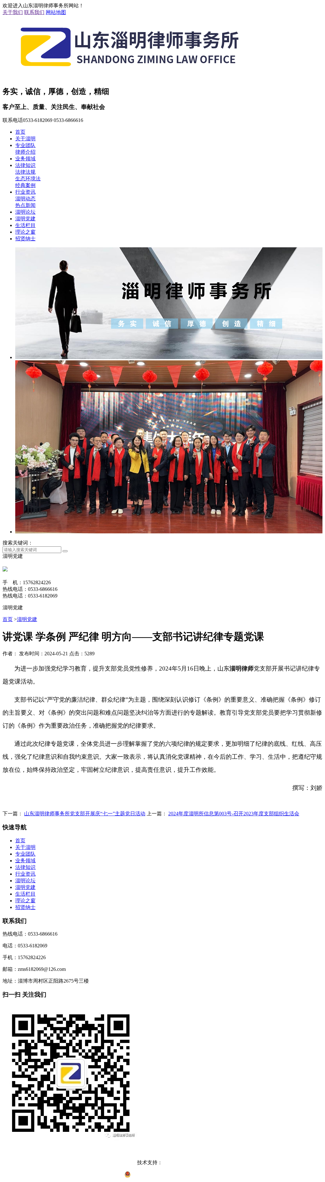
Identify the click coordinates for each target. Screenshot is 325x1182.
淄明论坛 (25, 212)
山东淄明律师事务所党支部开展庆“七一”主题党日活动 (84, 813)
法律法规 (25, 172)
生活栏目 (25, 225)
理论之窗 (25, 232)
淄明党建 (25, 218)
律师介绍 (25, 152)
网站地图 (56, 12)
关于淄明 (25, 138)
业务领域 (25, 158)
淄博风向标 (175, 1162)
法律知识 (25, 165)
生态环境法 (28, 178)
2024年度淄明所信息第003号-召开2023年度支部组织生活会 (233, 813)
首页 (20, 132)
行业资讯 (25, 192)
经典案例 (25, 185)
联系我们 (34, 12)
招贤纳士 (25, 238)
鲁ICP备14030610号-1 (162, 1150)
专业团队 (25, 145)
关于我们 (13, 12)
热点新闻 (25, 205)
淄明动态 (25, 198)
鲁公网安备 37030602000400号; (166, 1176)
